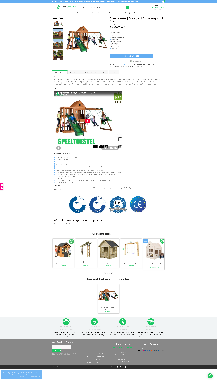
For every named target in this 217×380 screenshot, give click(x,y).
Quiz (130, 13)
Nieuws (98, 362)
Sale (110, 13)
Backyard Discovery (78, 79)
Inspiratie (124, 13)
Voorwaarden (100, 359)
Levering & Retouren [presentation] (89, 72)
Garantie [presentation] (103, 72)
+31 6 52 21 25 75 (158, 7)
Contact (136, 13)
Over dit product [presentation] (59, 72)
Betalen (98, 350)
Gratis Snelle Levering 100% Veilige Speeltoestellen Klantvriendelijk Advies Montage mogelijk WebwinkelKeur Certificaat (95, 1)
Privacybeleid (88, 350)
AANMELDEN (57, 350)
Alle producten (61, 16)
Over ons (87, 345)
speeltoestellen (60, 188)
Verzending (99, 345)
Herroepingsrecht (101, 356)
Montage (116, 13)
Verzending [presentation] (73, 72)
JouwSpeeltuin (62, 367)
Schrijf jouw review (71, 224)
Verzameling (99, 353)
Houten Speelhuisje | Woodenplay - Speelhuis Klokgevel (153, 264)
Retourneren (88, 362)
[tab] (60, 72)
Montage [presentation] (114, 72)
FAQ (86, 353)
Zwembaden (102, 13)
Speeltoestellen (82, 13)
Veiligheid (87, 348)
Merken (92, 13)
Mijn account (155, 2)
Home (54, 16)
